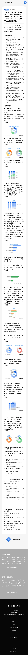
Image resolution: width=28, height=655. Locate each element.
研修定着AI (14, 621)
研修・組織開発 (14, 627)
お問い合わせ (13, 637)
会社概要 (14, 630)
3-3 (14, 624)
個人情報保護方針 (14, 648)
